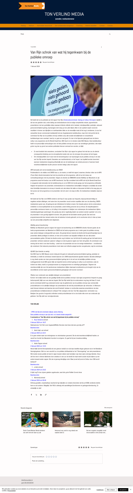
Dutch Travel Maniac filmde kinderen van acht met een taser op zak (34, 432)
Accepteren (123, 490)
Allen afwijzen (111, 490)
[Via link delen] (46, 395)
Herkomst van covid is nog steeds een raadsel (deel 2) (66, 432)
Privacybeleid (11, 491)
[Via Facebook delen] (31, 395)
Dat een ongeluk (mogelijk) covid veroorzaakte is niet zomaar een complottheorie (96, 432)
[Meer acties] (101, 47)
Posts (22, 34)
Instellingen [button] (100, 490)
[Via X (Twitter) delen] (36, 395)
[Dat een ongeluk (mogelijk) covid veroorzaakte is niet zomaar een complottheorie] (98, 419)
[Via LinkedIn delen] (41, 395)
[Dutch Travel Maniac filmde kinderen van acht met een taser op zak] (35, 419)
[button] (110, 34)
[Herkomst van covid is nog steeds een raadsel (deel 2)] (66, 419)
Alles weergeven (108, 407)
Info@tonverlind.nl (27, 480)
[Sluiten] (130, 489)
